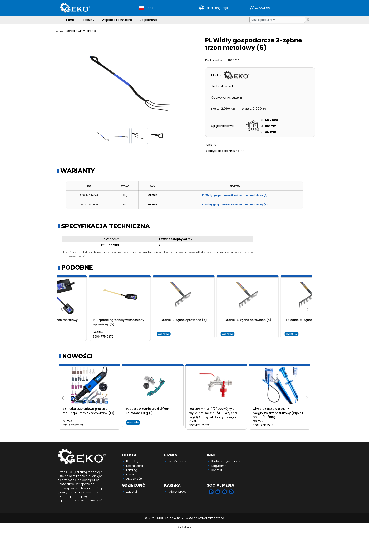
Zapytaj (131, 491)
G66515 (152, 195)
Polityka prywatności (225, 461)
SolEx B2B (185, 526)
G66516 (152, 204)
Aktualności (134, 479)
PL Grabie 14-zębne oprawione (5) (214, 320)
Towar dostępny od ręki (176, 239)
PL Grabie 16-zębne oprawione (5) (278, 320)
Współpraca (177, 461)
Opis (209, 145)
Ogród (70, 31)
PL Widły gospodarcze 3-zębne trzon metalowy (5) (235, 195)
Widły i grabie (87, 31)
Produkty (88, 20)
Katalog (131, 470)
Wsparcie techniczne (117, 20)
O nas (130, 474)
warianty (132, 334)
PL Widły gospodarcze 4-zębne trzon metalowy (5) (235, 204)
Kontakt (216, 470)
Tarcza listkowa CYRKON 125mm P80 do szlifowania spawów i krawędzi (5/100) (87, 413)
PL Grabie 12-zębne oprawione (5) (151, 320)
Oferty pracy (177, 491)
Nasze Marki (134, 466)
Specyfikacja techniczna (222, 151)
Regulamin (218, 466)
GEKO (59, 31)
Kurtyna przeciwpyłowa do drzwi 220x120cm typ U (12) (150, 411)
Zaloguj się (263, 8)
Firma (70, 20)
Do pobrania (148, 20)
